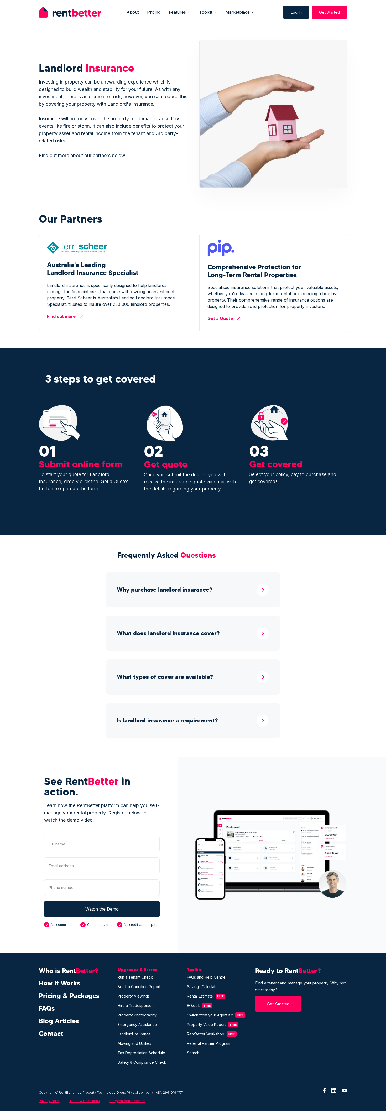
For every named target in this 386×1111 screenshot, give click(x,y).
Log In (296, 12)
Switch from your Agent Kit (210, 1015)
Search (193, 1053)
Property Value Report (206, 1024)
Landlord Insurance (134, 1034)
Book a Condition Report (139, 986)
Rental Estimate (200, 996)
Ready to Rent (288, 971)
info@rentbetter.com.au (127, 1101)
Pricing (153, 12)
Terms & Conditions (84, 1101)
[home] (70, 12)
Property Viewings (134, 996)
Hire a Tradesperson (136, 1005)
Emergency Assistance (137, 1024)
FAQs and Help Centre (206, 977)
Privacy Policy (49, 1101)
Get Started (329, 12)
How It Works (59, 983)
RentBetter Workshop (205, 1034)
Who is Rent (68, 971)
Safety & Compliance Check (142, 1062)
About (133, 12)
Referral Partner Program (208, 1043)
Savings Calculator (203, 986)
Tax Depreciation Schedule (141, 1053)
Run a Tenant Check (135, 977)
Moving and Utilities (134, 1043)
